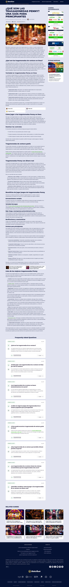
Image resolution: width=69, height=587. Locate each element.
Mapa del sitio (54, 585)
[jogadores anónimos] (36, 577)
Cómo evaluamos (47, 551)
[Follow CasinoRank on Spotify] (60, 567)
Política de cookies (29, 585)
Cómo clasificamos (47, 553)
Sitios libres (56, 1)
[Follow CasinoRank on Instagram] (53, 567)
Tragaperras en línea (36, 1)
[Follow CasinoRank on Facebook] (50, 567)
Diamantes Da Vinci (12, 317)
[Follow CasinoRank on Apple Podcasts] (62, 567)
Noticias (61, 1)
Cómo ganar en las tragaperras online (28, 553)
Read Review (56, 23)
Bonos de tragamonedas (46, 1)
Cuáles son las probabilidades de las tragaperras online (28, 551)
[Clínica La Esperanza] (46, 577)
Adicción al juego (42, 585)
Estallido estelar (11, 283)
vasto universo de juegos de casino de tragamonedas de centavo (21, 206)
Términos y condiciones (16, 585)
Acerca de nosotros (47, 547)
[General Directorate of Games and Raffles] (20, 577)
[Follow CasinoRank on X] (55, 567)
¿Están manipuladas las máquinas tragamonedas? (28, 547)
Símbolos (28, 549)
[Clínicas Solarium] (41, 577)
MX (6, 566)
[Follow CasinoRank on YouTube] (57, 567)
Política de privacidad (47, 549)
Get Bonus (56, 37)
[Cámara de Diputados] (29, 577)
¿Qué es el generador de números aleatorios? (28, 554)
